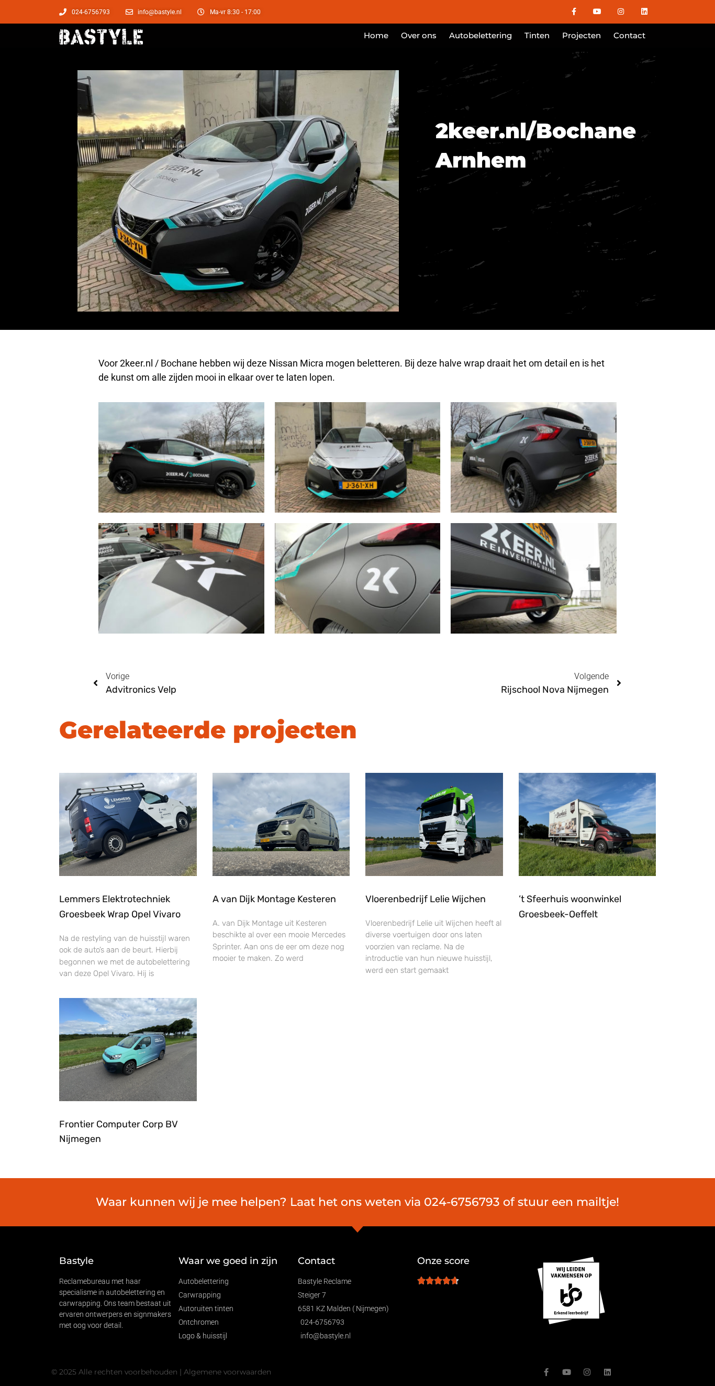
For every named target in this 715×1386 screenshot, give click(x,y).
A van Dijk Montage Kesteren (274, 899)
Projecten (581, 35)
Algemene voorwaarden (227, 1372)
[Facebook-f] (574, 12)
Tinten (537, 35)
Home (376, 35)
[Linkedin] (644, 12)
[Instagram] (620, 12)
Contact (629, 35)
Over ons (419, 35)
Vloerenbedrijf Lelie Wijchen (425, 899)
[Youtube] (597, 12)
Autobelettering (480, 35)
